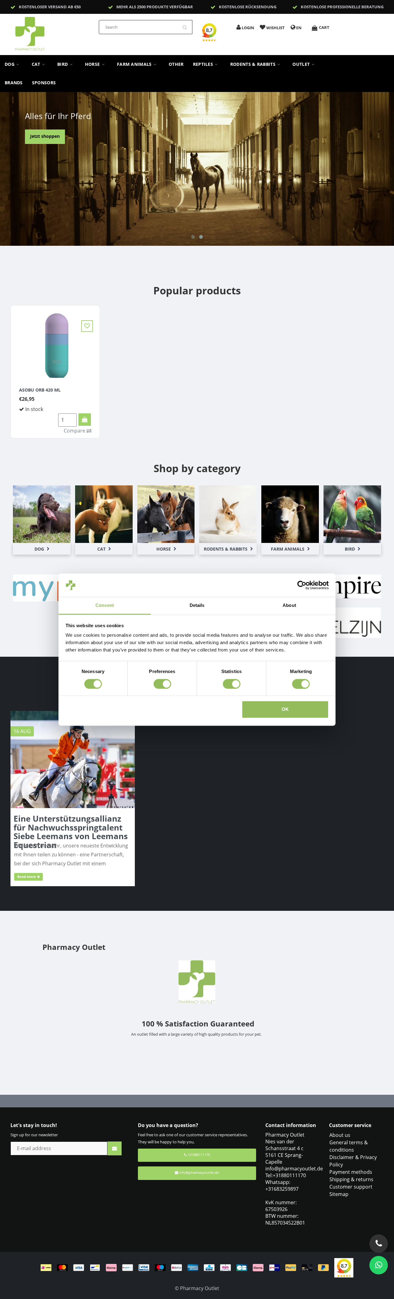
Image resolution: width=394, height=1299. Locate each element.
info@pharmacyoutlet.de (199, 1172)
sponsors (44, 83)
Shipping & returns (351, 1179)
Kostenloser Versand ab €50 (50, 7)
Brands (14, 83)
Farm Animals (135, 64)
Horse (93, 64)
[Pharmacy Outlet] (46, 31)
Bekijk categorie (41, 511)
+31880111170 (198, 1154)
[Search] (187, 25)
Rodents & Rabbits (253, 64)
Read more (27, 876)
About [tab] (289, 605)
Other (176, 64)
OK (285, 709)
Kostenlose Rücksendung (247, 7)
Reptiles (204, 64)
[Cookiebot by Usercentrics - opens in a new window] (302, 585)
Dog (10, 64)
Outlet (301, 64)
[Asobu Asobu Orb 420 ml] (55, 344)
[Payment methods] (187, 1267)
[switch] (162, 684)
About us (339, 1135)
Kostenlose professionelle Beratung (342, 7)
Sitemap (338, 1194)
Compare (75, 430)
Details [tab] (197, 605)
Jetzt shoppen (45, 136)
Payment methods (350, 1172)
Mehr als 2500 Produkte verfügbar (154, 7)
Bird (63, 64)
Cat (37, 64)
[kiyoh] (343, 1267)
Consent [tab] (104, 605)
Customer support (350, 1186)
